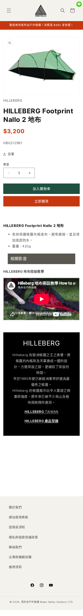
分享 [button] (11, 154)
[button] (9, 10)
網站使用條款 (18, 517)
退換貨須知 (17, 527)
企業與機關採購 (20, 557)
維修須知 (15, 567)
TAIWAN (41, 412)
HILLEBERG (12, 100)
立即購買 (42, 201)
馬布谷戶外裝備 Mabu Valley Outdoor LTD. (47, 601)
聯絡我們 (15, 547)
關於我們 (15, 507)
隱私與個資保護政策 (23, 537)
